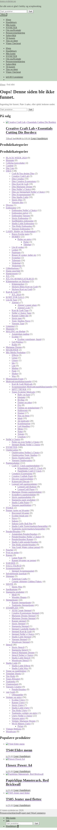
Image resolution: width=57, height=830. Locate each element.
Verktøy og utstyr (14, 697)
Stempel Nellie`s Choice (23, 634)
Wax (14, 376)
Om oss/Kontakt (13, 30)
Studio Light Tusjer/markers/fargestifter (30, 526)
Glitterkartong (12, 268)
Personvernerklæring (15, 33)
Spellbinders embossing (22, 221)
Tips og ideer (12, 40)
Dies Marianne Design (22, 186)
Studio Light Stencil (21, 658)
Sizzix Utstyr (18, 705)
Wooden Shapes (19, 597)
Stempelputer (12, 600)
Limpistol (10, 326)
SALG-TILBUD (14, 565)
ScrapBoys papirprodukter (24, 494)
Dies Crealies (18, 179)
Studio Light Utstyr (21, 708)
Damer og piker (25, 402)
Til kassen (10, 38)
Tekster (21, 434)
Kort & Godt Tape (20, 310)
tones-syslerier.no (8, 1)
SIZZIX (9, 584)
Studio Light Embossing (23, 223)
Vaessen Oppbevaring (22, 460)
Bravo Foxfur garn (20, 234)
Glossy (15, 360)
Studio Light (11, 663)
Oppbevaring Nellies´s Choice (26, 452)
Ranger (9, 555)
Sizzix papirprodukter (22, 497)
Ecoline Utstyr (18, 700)
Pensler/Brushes (13, 531)
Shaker (15, 373)
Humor (21, 413)
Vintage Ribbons (13, 729)
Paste (14, 371)
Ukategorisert (12, 684)
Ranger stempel (19, 621)
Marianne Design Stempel (24, 615)
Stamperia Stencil (20, 650)
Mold (14, 594)
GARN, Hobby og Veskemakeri (21, 231)
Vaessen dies (17, 202)
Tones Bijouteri (13, 679)
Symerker (16, 257)
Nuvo (14, 518)
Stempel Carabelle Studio (23, 629)
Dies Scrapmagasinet (21, 194)
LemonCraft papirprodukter (24, 484)
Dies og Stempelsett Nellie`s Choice (28, 192)
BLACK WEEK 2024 (16, 157)
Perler (26, 242)
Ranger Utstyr (18, 702)
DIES (8, 171)
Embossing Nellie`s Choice (24, 210)
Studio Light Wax (20, 668)
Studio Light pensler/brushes (25, 542)
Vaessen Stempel (19, 639)
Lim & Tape (11, 300)
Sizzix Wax (17, 587)
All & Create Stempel (22, 610)
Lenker (15, 250)
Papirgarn (16, 252)
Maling (15, 368)
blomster (21, 397)
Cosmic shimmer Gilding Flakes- (27, 581)
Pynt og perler (12, 552)
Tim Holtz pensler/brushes (24, 544)
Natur (20, 431)
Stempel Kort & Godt (22, 631)
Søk (30, 11)
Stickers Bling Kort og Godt (25, 286)
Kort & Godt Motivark (22, 384)
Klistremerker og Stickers (17, 281)
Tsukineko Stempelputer (23, 605)
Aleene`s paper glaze (27, 305)
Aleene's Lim (24, 307)
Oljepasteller (17, 694)
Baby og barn (24, 394)
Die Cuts (10, 168)
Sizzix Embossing (20, 218)
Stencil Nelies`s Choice (22, 655)
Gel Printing (17, 342)
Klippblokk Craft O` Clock (30, 468)
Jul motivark (23, 421)
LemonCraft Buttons (27, 486)
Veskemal (16, 263)
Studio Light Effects (21, 665)
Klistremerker (18, 284)
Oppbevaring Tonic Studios (24, 455)
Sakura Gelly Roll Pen (22, 523)
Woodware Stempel (21, 642)
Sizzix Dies (17, 200)
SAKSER (10, 563)
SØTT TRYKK (19, 389)
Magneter (10, 329)
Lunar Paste (17, 558)
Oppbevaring (12, 450)
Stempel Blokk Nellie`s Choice (26, 444)
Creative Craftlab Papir (22, 476)
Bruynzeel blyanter (20, 513)
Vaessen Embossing (21, 229)
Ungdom (22, 436)
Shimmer (10, 576)
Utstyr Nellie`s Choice (22, 715)
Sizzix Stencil (18, 647)
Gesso (14, 358)
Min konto (10, 25)
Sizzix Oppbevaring (21, 458)
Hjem (8, 19)
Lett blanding (24, 426)
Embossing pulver (20, 213)
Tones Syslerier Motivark (23, 392)
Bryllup (21, 400)
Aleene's (16, 302)
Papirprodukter (13, 463)
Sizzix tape (17, 318)
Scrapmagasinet (13, 568)
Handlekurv (11, 22)
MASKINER (12, 350)
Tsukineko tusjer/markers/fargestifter (28, 529)
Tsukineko (10, 681)
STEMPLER (12, 608)
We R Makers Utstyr (21, 723)
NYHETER (11, 27)
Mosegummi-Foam (14, 379)
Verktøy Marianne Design (24, 721)
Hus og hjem (23, 415)
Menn (20, 429)
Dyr (19, 405)
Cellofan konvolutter (15, 163)
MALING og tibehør (15, 331)
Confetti (9, 165)
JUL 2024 (16, 294)
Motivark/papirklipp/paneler (19, 381)
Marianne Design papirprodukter (27, 492)
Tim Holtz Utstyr (19, 710)
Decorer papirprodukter (22, 479)
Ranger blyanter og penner (24, 560)
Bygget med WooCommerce (32, 813)
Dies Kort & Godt (20, 184)
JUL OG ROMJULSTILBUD (20, 279)
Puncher (9, 550)
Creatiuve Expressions (22, 473)
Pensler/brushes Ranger (22, 539)
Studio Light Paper (20, 502)
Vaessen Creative (14, 687)
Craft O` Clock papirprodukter (26, 465)
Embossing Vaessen (21, 215)
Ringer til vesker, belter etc (24, 255)
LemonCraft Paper (26, 489)
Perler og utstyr (25, 239)
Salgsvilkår (11, 35)
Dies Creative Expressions (24, 181)
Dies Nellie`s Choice (21, 189)
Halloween (23, 410)
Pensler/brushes (19, 689)
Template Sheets (13, 673)
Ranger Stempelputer (21, 602)
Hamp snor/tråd (13, 271)
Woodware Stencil (20, 660)
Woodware (11, 731)
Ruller (14, 344)
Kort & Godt (12, 292)
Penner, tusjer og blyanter (17, 510)
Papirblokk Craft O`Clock (30, 471)
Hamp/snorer (12, 273)
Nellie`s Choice (13, 439)
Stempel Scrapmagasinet (23, 571)
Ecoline (15, 336)
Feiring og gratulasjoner (28, 408)
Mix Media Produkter (16, 352)
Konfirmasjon (24, 423)
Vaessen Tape (18, 323)
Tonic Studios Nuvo (21, 321)
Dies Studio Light (20, 197)
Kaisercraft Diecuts (20, 481)
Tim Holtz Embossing (22, 226)
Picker (20, 726)
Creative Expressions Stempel (25, 613)
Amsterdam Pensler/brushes (24, 534)
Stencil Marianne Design (23, 652)
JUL (8, 276)
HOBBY (16, 236)
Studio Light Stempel (21, 637)
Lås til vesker (18, 247)
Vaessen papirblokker (21, 505)
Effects (15, 355)
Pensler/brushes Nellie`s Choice (26, 536)
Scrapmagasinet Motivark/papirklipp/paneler (32, 386)
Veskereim (16, 265)
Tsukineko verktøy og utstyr (25, 713)
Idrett (20, 418)
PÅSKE (9, 508)
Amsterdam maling (20, 334)
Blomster (10, 160)
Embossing (11, 207)
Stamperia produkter (15, 592)
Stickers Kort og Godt (22, 289)
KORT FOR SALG (15, 297)
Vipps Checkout (13, 43)
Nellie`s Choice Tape (21, 313)
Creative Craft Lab (20, 176)
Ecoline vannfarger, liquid (29, 339)
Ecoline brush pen (20, 515)
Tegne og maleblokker (16, 671)
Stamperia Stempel (20, 626)
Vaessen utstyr (18, 718)
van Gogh (10, 692)
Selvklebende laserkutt (16, 573)
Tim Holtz (10, 676)
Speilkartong (12, 589)
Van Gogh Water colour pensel (26, 547)
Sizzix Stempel (18, 623)
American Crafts (19, 579)
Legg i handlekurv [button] (39, 138)
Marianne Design (14, 347)
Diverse (9, 205)
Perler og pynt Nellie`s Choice (26, 442)
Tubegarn (16, 260)
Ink (13, 363)
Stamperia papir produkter (24, 500)
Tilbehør (27, 244)
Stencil (9, 644)
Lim (13, 365)
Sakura (15, 521)
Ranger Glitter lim (20, 315)
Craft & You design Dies (23, 173)
